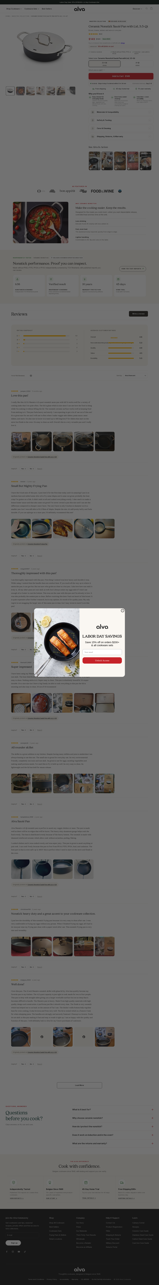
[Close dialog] (122, 610)
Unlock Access (102, 660)
